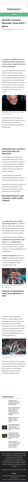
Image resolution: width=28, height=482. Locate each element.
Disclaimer (23, 479)
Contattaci (23, 469)
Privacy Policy (17, 479)
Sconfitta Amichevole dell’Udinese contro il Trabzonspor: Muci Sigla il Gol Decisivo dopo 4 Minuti (14, 435)
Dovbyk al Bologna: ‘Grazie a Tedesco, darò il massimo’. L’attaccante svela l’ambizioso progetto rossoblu (14, 444)
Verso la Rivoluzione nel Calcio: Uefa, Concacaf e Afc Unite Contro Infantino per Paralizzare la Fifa (14, 427)
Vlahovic (8, 242)
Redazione (10, 479)
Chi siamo (4, 479)
